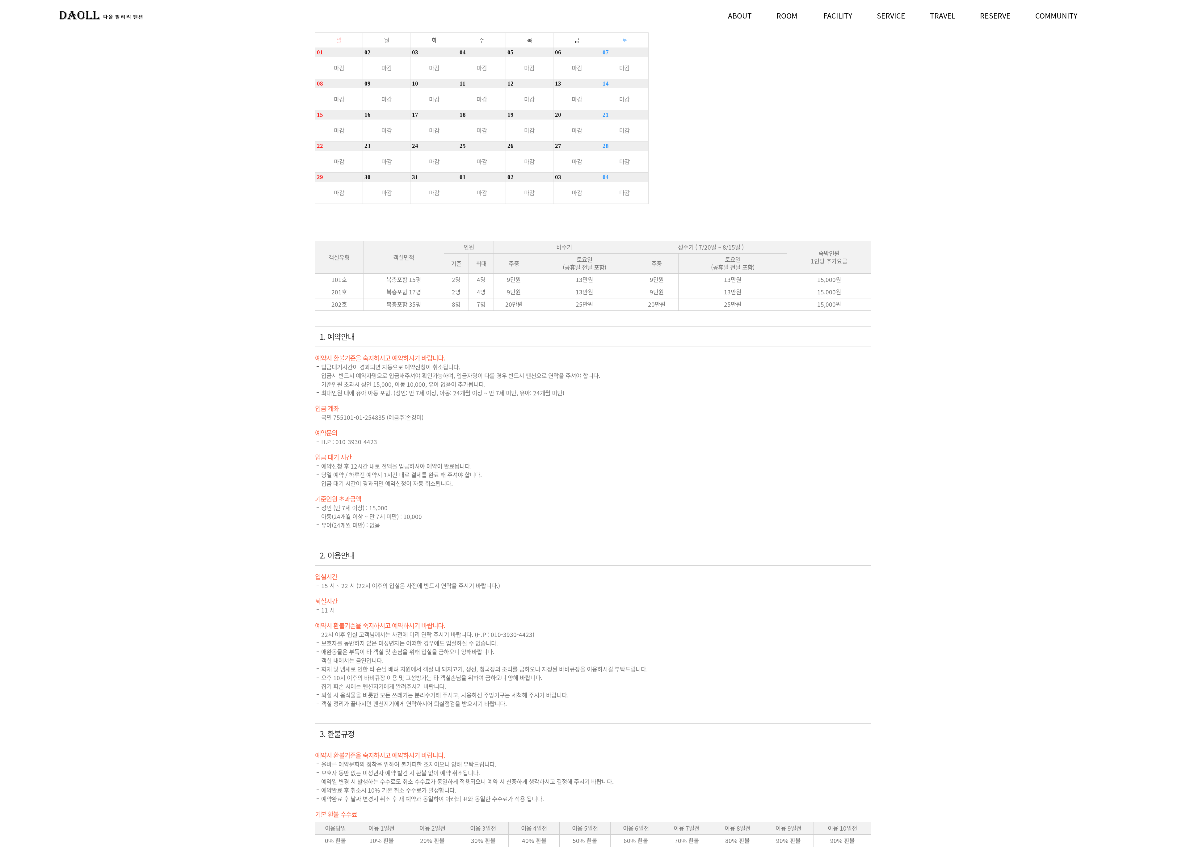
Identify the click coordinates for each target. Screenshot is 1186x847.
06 (558, 52)
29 (320, 177)
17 (415, 115)
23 (367, 146)
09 (367, 83)
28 (606, 146)
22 (320, 146)
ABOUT (740, 15)
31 (415, 177)
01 (320, 52)
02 (367, 52)
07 (606, 52)
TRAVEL (942, 15)
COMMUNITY (1056, 15)
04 (463, 52)
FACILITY (837, 15)
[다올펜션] (101, 15)
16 (367, 115)
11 (462, 83)
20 (558, 115)
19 (510, 115)
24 (415, 146)
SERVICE (891, 15)
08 (320, 83)
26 (510, 146)
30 (367, 177)
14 (606, 83)
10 (415, 83)
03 (415, 52)
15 (320, 115)
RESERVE (995, 15)
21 (606, 115)
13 (558, 83)
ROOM (786, 15)
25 (463, 146)
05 (510, 52)
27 (558, 146)
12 (510, 83)
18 (463, 115)
